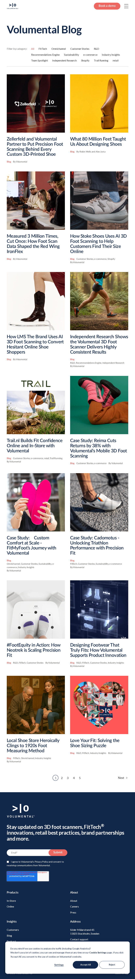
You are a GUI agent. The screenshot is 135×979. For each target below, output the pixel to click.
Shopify (85, 60)
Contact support (79, 939)
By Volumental (20, 162)
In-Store (11, 900)
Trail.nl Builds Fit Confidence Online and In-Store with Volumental (34, 445)
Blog (9, 935)
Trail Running (101, 60)
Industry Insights (111, 54)
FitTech (43, 48)
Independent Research (64, 60)
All (32, 48)
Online (10, 906)
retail (116, 60)
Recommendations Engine (45, 54)
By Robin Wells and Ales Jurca (91, 152)
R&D (96, 48)
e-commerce (90, 54)
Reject (112, 965)
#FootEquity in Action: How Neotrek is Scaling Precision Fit (33, 650)
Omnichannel (58, 48)
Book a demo (107, 5)
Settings (59, 964)
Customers (13, 929)
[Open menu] (126, 6)
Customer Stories (79, 48)
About (73, 900)
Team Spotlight (39, 60)
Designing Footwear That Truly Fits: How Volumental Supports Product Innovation (98, 650)
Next (121, 778)
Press (73, 912)
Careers (74, 906)
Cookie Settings (98, 952)
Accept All (85, 965)
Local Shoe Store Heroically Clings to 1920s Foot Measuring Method (33, 745)
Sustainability (71, 54)
